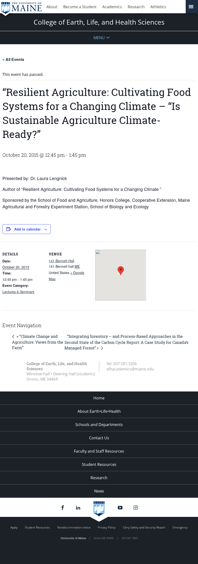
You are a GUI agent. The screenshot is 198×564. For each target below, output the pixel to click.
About (51, 6)
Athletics (158, 6)
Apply (14, 527)
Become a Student (80, 6)
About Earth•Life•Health (99, 411)
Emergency (180, 527)
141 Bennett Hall (61, 260)
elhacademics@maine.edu (130, 369)
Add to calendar (27, 229)
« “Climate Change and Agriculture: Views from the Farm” (37, 342)
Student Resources (99, 464)
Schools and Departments (99, 424)
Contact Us (99, 438)
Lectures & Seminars (18, 291)
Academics (112, 6)
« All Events (13, 59)
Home (99, 398)
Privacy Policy (107, 527)
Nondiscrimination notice (74, 527)
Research (136, 6)
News (99, 491)
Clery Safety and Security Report (144, 527)
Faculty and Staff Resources (99, 451)
